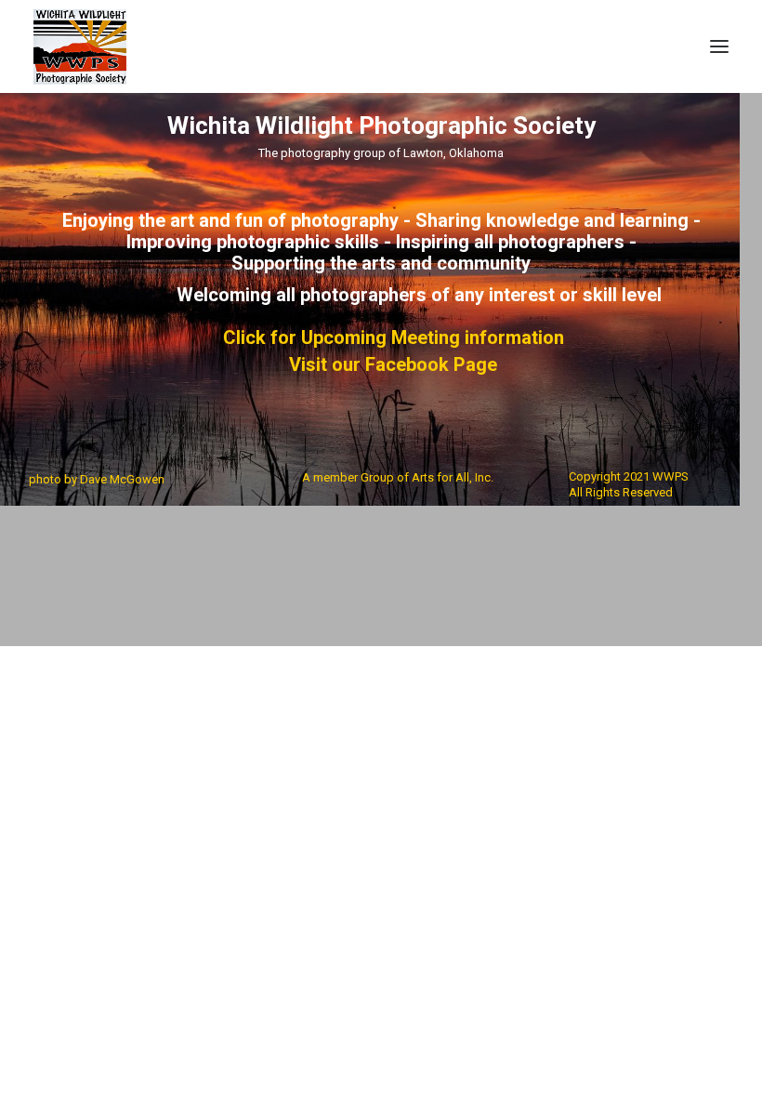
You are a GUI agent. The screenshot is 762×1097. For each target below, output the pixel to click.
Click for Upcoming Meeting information (393, 338)
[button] (719, 46)
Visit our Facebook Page (393, 365)
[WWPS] (79, 46)
